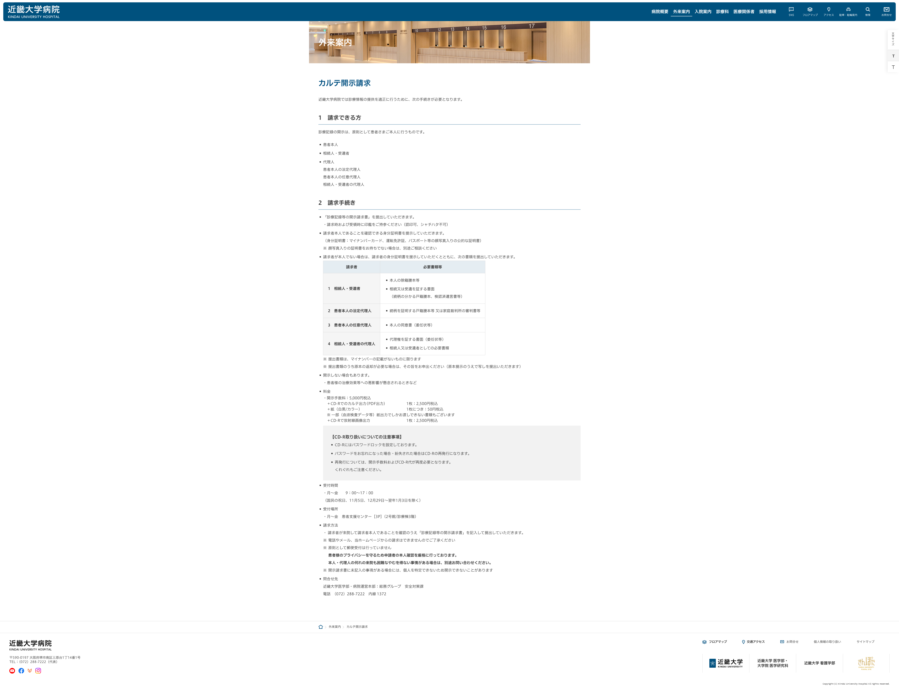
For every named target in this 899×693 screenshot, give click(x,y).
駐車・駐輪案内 (848, 15)
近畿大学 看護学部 (819, 663)
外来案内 (681, 11)
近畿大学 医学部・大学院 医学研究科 (772, 663)
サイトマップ (865, 641)
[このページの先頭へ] (892, 646)
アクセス (829, 15)
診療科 (722, 11)
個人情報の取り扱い (827, 641)
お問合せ (886, 15)
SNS (791, 15)
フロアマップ (810, 15)
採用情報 (767, 11)
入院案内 (703, 11)
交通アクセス (756, 641)
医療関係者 (744, 11)
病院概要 (660, 11)
